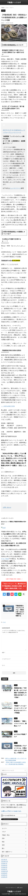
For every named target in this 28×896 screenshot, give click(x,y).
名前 (3, 652)
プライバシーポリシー (10, 887)
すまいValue (5, 559)
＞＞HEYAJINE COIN (8, 406)
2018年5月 (4, 875)
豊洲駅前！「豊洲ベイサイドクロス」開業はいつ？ (20, 723)
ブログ (4, 622)
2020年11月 (4, 861)
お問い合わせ (7, 507)
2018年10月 (4, 871)
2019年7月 (4, 863)
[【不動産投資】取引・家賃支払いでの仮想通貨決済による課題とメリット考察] (16, 594)
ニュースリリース (15, 188)
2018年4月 (4, 877)
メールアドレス (6, 659)
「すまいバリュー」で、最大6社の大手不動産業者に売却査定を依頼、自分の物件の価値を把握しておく (14, 586)
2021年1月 (4, 859)
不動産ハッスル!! (14, 2)
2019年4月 (4, 865)
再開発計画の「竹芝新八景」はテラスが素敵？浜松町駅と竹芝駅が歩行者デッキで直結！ (20, 692)
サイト (3, 665)
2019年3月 (4, 867)
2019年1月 (4, 869)
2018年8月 (4, 873)
